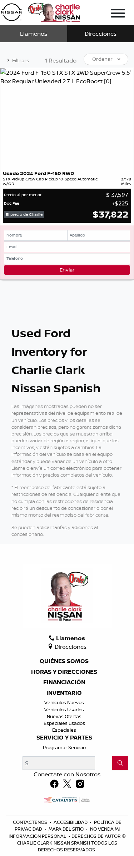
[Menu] (117, 14)
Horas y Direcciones (64, 672)
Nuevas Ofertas (64, 716)
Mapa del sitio (67, 829)
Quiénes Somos (64, 661)
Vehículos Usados (64, 709)
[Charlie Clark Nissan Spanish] (40, 11)
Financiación (64, 682)
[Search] (120, 763)
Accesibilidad (71, 822)
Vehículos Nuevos (64, 702)
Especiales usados (64, 723)
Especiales (64, 730)
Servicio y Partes (64, 738)
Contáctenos (30, 822)
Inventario (64, 693)
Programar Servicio (64, 747)
